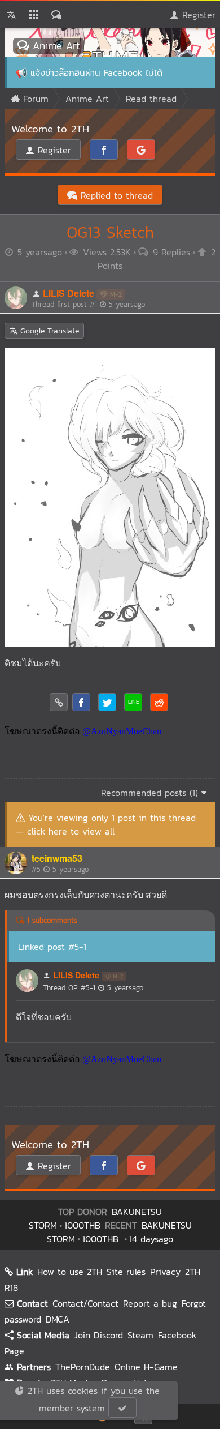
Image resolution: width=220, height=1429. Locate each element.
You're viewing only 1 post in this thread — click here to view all (106, 824)
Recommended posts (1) (151, 792)
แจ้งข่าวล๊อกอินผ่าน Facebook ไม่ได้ (96, 72)
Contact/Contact (85, 1303)
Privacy (165, 1271)
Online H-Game (146, 1367)
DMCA (57, 1319)
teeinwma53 (57, 858)
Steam (140, 1335)
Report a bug (150, 1303)
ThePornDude (82, 1367)
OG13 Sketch (110, 232)
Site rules (126, 1271)
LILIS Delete (68, 293)
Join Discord (98, 1335)
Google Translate (48, 331)
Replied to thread (115, 195)
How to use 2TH (69, 1271)
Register (197, 15)
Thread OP (93, 987)
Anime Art (54, 45)
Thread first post (88, 304)
